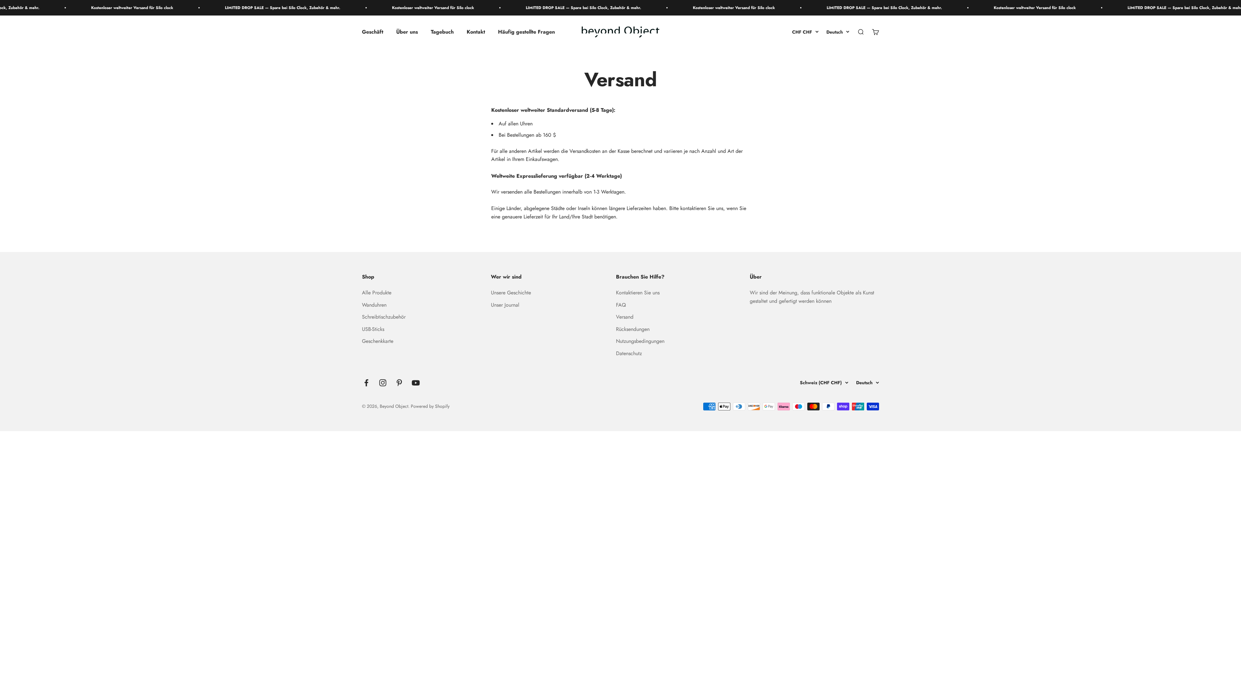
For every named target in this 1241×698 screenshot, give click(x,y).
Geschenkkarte (377, 341)
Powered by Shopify (430, 406)
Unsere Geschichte (511, 292)
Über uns (407, 32)
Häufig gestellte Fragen (526, 32)
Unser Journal (505, 305)
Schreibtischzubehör (384, 317)
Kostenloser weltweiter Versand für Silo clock (87, 8)
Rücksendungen (633, 329)
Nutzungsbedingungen (640, 341)
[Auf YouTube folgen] (415, 382)
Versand (624, 317)
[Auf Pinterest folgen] (399, 382)
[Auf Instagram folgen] (382, 382)
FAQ (621, 305)
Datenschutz (629, 353)
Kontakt (476, 32)
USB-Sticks (373, 329)
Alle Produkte (376, 292)
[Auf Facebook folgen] (366, 382)
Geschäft (372, 32)
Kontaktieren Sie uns (638, 292)
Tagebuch (442, 32)
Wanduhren (374, 305)
